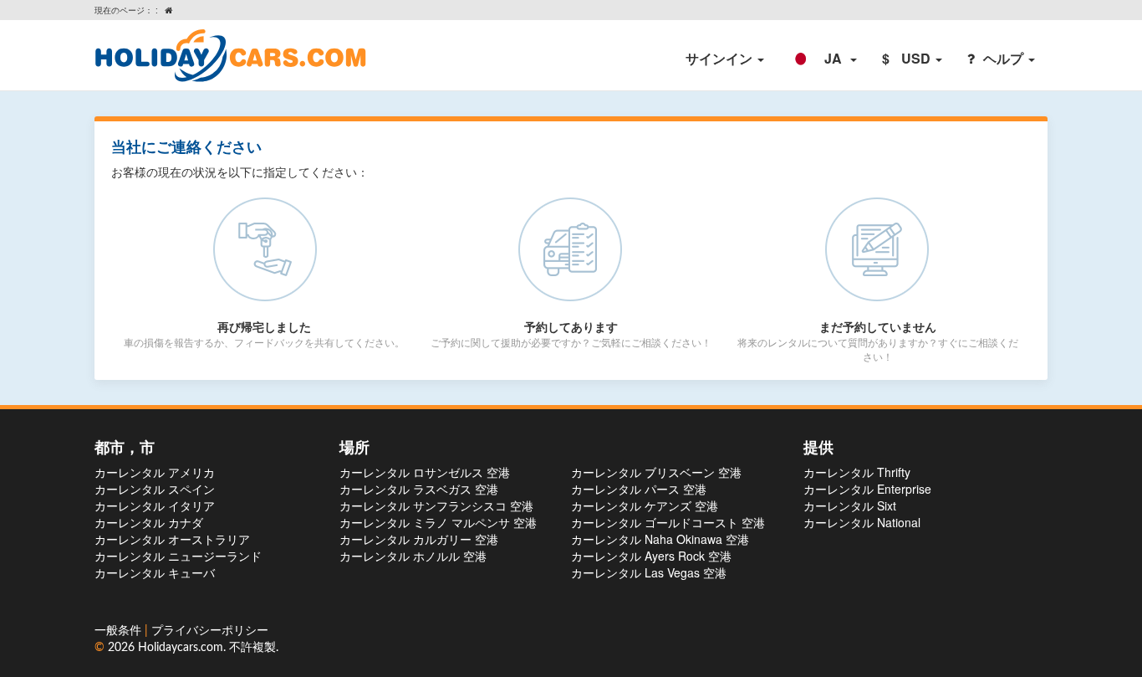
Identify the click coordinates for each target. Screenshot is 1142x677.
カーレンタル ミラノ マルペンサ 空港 (438, 522)
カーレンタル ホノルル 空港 (413, 555)
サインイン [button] (721, 58)
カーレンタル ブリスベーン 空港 (656, 472)
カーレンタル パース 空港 (638, 488)
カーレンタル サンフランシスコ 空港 (436, 505)
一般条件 (119, 631)
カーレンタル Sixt (849, 505)
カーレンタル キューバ (154, 572)
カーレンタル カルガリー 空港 (418, 539)
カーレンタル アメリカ (154, 472)
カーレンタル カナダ (148, 522)
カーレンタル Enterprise (867, 488)
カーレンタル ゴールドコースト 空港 (668, 522)
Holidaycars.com (180, 648)
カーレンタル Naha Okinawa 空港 (660, 539)
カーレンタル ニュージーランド (178, 555)
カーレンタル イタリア (154, 505)
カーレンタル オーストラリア (172, 539)
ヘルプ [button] (1005, 58)
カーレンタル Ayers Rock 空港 (651, 555)
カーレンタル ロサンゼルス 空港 (424, 472)
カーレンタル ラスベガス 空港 (418, 488)
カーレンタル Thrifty (856, 472)
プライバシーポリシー (209, 631)
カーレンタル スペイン (154, 488)
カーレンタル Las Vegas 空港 (648, 572)
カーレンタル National (861, 522)
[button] (823, 58)
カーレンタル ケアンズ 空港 (644, 505)
